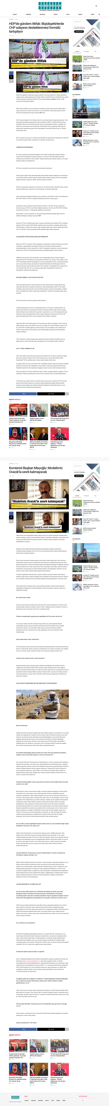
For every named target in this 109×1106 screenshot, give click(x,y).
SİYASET (15, 14)
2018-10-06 (11, 35)
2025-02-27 (33, 422)
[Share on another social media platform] (11, 81)
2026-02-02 (12, 424)
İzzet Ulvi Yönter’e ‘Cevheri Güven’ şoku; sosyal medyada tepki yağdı (91, 76)
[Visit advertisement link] (86, 33)
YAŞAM (80, 14)
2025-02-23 (53, 422)
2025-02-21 (53, 449)
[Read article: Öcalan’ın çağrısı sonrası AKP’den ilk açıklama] (39, 410)
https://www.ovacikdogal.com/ (31, 961)
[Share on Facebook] (11, 73)
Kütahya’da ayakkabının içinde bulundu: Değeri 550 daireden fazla (91, 67)
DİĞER (92, 14)
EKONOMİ (42, 14)
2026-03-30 (77, 116)
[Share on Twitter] (11, 77)
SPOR (67, 14)
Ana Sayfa (11, 19)
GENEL (11, 415)
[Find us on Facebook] (93, 6)
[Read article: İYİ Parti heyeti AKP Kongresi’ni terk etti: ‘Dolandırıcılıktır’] (60, 410)
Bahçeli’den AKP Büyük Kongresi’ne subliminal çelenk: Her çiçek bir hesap (18, 443)
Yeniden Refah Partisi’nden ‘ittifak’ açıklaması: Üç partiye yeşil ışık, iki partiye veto (17, 420)
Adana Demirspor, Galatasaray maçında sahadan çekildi (91, 58)
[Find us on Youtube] (99, 6)
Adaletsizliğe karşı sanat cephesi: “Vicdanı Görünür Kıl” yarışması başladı (90, 123)
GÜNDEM (28, 14)
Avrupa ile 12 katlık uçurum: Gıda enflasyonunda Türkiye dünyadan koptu (91, 132)
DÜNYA (55, 14)
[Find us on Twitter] (96, 6)
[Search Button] (99, 14)
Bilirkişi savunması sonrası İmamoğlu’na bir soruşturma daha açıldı (91, 141)
